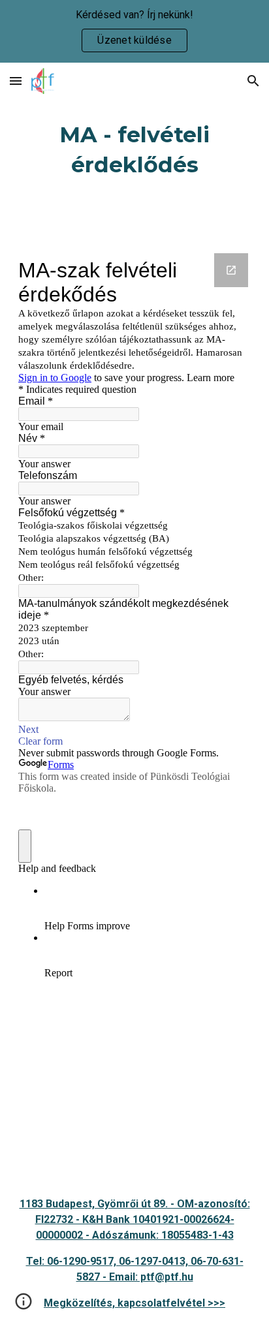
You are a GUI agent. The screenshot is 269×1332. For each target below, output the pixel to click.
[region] (134, 31)
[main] (134, 150)
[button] (15, 81)
